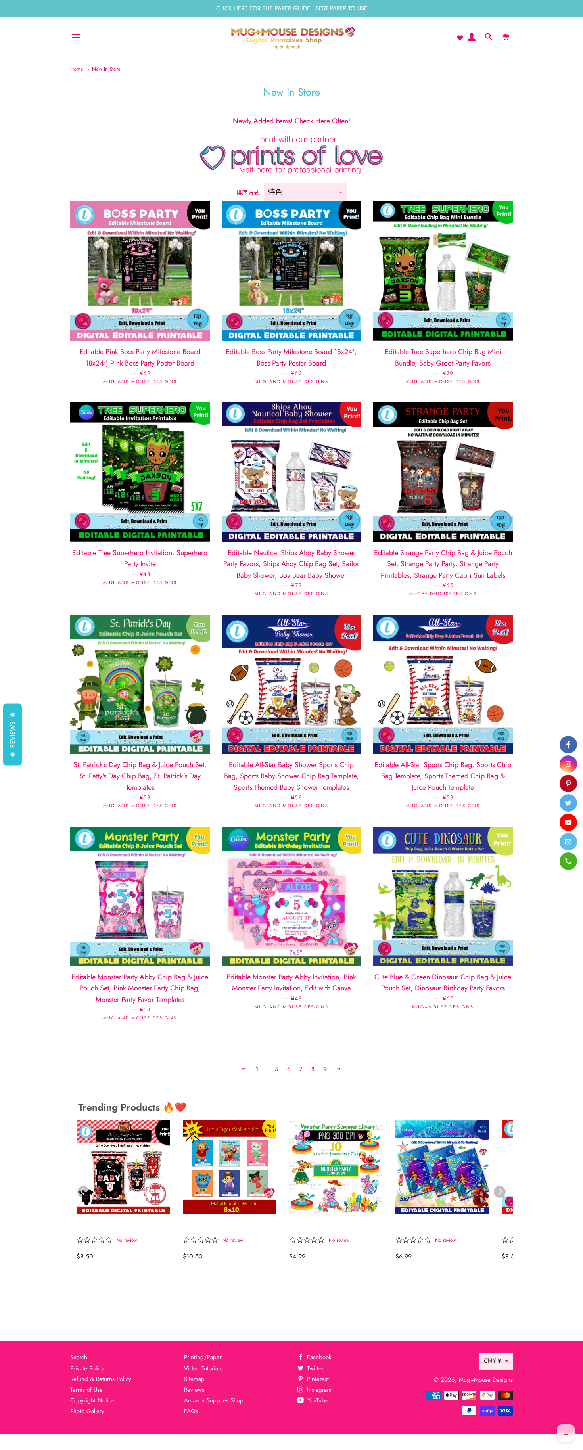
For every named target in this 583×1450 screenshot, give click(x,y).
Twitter (314, 1368)
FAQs (191, 1411)
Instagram (318, 1389)
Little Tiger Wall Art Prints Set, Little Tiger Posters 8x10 (225, 1227)
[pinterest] (568, 783)
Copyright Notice (92, 1400)
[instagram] (568, 764)
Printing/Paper (203, 1357)
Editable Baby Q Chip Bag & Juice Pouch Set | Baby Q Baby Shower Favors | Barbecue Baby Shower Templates (121, 1227)
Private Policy (87, 1368)
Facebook (318, 1357)
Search (78, 1357)
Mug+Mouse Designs (486, 1379)
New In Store (106, 69)
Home (76, 69)
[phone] (568, 861)
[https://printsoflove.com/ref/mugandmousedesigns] (291, 172)
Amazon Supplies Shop (214, 1400)
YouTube (316, 1400)
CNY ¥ (492, 1360)
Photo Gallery (87, 1411)
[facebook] (568, 744)
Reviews (194, 1389)
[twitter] (568, 803)
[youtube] (568, 822)
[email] (568, 841)
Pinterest (317, 1379)
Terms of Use (86, 1389)
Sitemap (194, 1379)
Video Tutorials (203, 1368)
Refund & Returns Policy (100, 1379)
